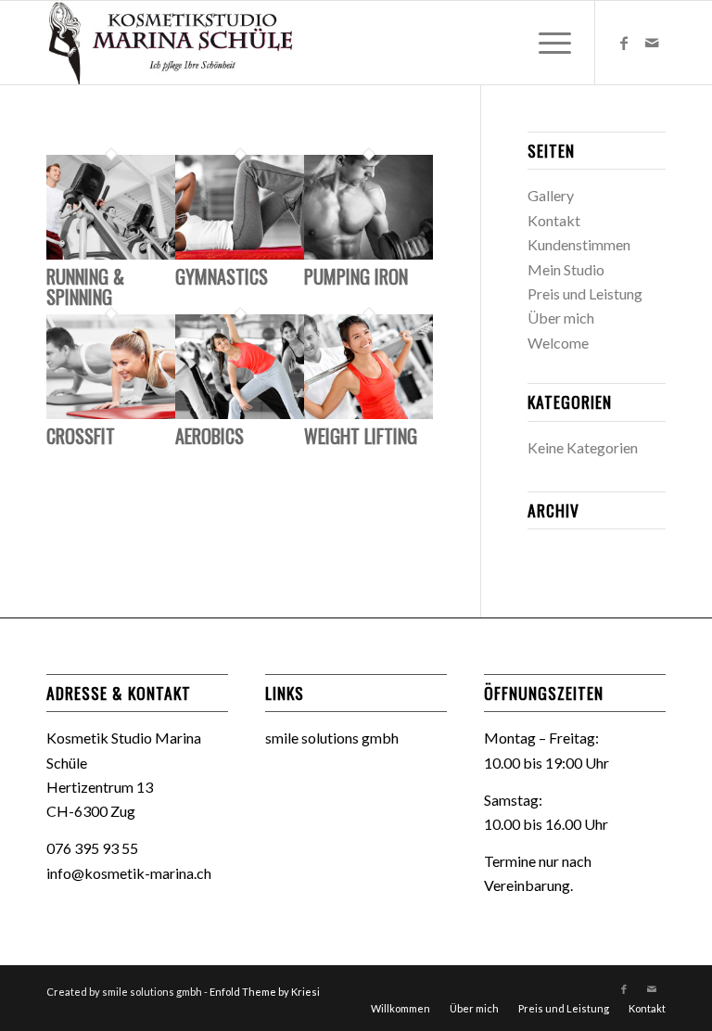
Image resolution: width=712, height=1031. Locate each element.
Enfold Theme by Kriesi (265, 992)
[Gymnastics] (239, 253)
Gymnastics (221, 276)
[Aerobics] (239, 413)
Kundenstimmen (579, 244)
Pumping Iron (356, 276)
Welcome (558, 342)
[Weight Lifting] (368, 413)
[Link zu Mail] (652, 43)
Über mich (561, 317)
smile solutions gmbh (332, 737)
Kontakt (554, 220)
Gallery (551, 195)
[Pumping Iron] (368, 253)
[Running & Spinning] (110, 253)
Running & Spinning (85, 286)
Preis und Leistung (585, 293)
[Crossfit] (110, 413)
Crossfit (80, 436)
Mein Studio (566, 269)
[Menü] (545, 42)
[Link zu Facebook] (624, 43)
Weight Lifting (360, 436)
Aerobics (209, 436)
